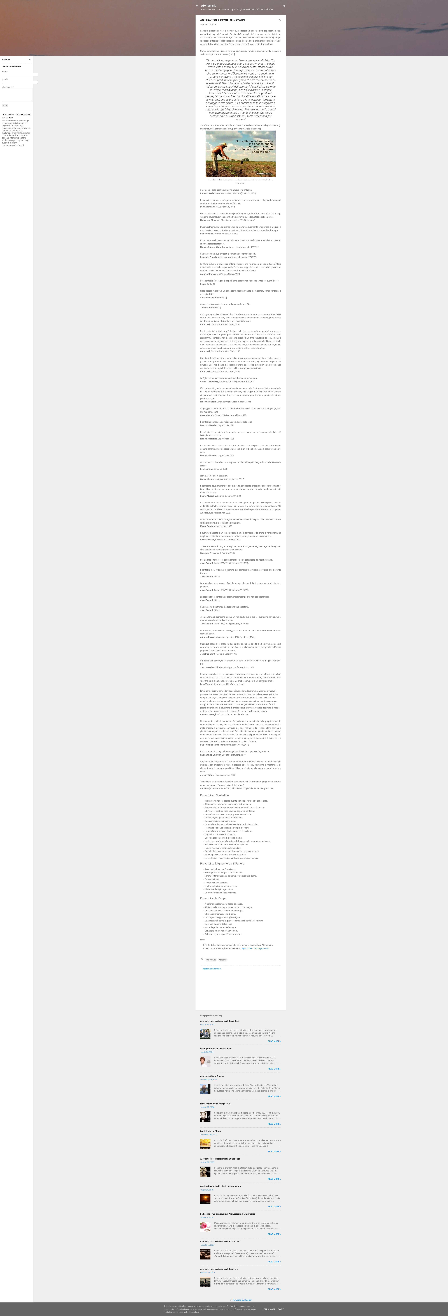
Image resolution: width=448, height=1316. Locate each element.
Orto (267, 948)
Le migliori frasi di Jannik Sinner (216, 1048)
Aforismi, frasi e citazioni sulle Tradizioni (220, 1241)
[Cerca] (284, 6)
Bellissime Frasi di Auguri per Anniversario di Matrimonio (227, 1214)
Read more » (274, 1041)
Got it (281, 1309)
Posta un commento (212, 968)
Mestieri (223, 959)
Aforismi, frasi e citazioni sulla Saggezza (220, 1159)
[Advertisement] (240, 988)
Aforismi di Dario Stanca (212, 1076)
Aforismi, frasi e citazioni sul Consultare (219, 1021)
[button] (279, 20)
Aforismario (208, 5)
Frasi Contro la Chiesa (210, 1131)
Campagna (259, 948)
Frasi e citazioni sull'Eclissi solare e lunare (220, 1186)
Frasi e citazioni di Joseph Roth (215, 1103)
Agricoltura (247, 948)
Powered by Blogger (242, 1300)
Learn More (268, 1309)
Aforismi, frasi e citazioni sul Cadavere (219, 1269)
